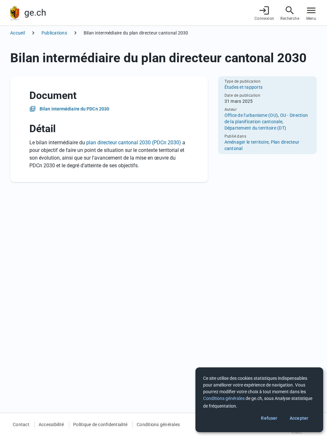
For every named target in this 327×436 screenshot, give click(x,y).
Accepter (299, 418)
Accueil (17, 32)
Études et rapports (243, 87)
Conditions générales (158, 424)
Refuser (269, 418)
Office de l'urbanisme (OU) (251, 115)
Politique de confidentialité (100, 424)
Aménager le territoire (246, 142)
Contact (21, 424)
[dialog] (259, 399)
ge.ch (35, 12)
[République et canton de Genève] (14, 13)
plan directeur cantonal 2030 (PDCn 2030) (133, 142)
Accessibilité (51, 424)
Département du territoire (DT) (255, 128)
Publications (54, 32)
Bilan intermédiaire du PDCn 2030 (74, 108)
